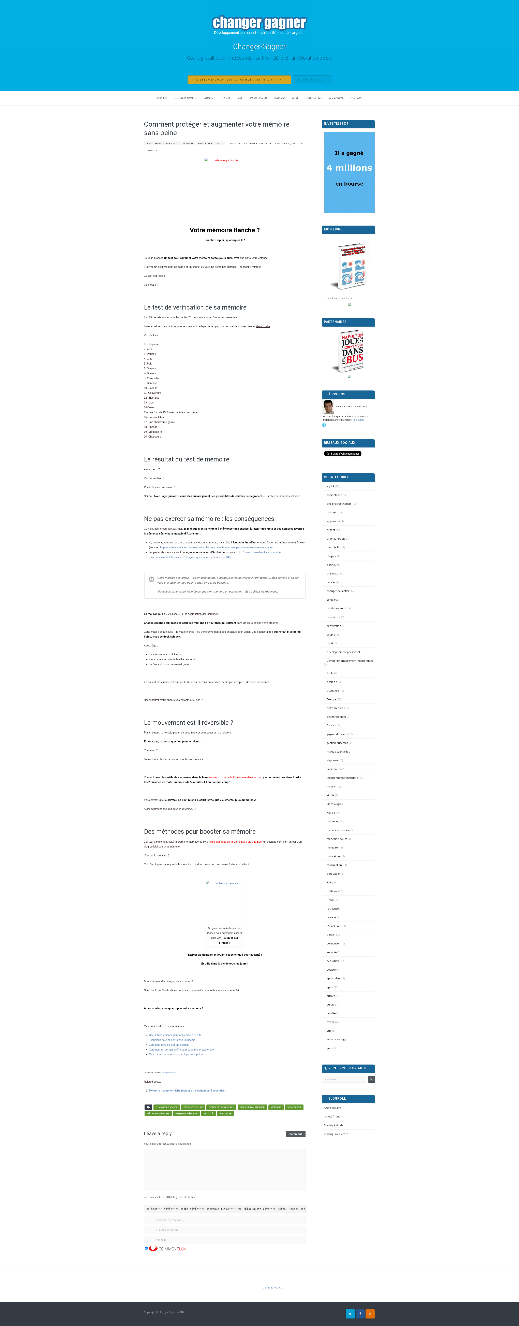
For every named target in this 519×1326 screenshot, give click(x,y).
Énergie (331, 699)
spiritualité (333, 978)
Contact (356, 98)
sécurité (332, 952)
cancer (331, 582)
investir (331, 786)
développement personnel (162, 143)
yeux (330, 1048)
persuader (333, 873)
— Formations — (185, 98)
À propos (336, 98)
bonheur (332, 565)
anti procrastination (339, 503)
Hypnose (332, 760)
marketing (333, 821)
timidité (331, 1013)
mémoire (188, 143)
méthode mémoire (158, 1113)
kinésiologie (334, 804)
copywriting (334, 626)
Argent (209, 98)
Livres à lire (313, 98)
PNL (240, 98)
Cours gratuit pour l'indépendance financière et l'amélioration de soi (259, 58)
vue (329, 1030)
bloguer (331, 556)
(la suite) (359, 420)
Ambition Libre (332, 1108)
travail (331, 1022)
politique (332, 891)
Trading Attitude (333, 1125)
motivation (333, 856)
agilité (330, 486)
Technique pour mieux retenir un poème (172, 1039)
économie (333, 690)
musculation (334, 865)
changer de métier (338, 591)
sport (330, 987)
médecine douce (337, 839)
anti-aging (333, 512)
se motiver (333, 943)
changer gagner (166, 1107)
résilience (333, 908)
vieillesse (225, 1113)
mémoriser (294, 1107)
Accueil (161, 98)
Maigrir (279, 98)
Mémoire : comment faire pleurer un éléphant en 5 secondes (187, 1090)
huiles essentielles (338, 751)
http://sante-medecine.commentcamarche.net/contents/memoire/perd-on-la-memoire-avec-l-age (216, 547)
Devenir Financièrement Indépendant (350, 660)
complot (332, 599)
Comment (295, 1134)
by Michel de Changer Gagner (249, 143)
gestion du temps (337, 743)
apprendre (333, 521)
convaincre (333, 617)
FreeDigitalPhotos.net (169, 1073)
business (332, 573)
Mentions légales (272, 1287)
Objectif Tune (332, 1116)
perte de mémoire (186, 1113)
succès (331, 996)
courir (330, 643)
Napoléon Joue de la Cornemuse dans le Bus (234, 777)
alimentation (334, 495)
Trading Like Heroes (336, 1134)
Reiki (295, 98)
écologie (332, 682)
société (331, 969)
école (330, 673)
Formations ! (312, 79)
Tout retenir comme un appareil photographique (176, 1054)
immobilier (333, 769)
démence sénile (193, 1107)
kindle (330, 795)
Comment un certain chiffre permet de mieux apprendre (181, 1049)
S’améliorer (258, 98)
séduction (333, 961)
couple (331, 634)
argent (331, 530)
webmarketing (335, 1039)
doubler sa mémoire (221, 1107)
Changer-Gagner (259, 46)
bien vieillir (333, 547)
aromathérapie (336, 538)
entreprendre (335, 708)
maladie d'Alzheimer (252, 1107)
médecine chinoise (338, 830)
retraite (331, 917)
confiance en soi (337, 608)
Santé (226, 98)
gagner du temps (337, 734)
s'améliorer (204, 143)
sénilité (208, 1113)
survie (331, 1004)
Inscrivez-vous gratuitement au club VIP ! (239, 79)
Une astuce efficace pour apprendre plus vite (175, 1035)
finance (331, 725)
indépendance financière (342, 778)
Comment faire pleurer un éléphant (169, 1044)
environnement (336, 716)
